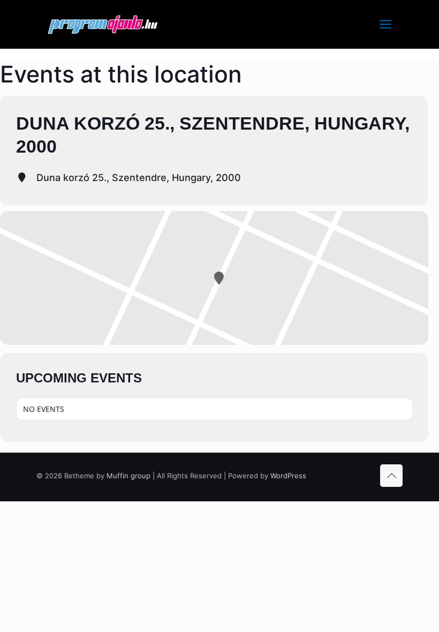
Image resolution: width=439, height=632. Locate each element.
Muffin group (128, 475)
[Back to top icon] (391, 475)
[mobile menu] (385, 24)
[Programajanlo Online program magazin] (102, 24)
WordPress (288, 475)
